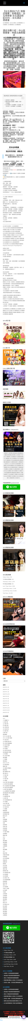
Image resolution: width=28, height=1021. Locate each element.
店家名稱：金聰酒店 (10, 100)
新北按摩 (5, 906)
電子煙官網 (5, 794)
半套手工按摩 (6, 888)
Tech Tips (11, 1018)
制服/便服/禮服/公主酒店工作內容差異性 (13, 980)
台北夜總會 (5, 874)
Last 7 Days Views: (7, 586)
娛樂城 (4, 863)
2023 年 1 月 (6, 691)
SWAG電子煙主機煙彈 (8, 782)
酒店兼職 (5, 757)
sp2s (4, 718)
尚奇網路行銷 (6, 814)
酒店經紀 (5, 761)
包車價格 (5, 821)
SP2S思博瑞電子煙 (7, 800)
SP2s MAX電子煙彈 (7, 738)
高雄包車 (5, 860)
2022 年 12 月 (6, 694)
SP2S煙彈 (5, 748)
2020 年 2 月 (6, 703)
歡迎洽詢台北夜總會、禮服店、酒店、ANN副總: (14, 102)
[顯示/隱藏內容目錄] (22, 98)
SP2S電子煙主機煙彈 (8, 787)
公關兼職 (5, 846)
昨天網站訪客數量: (7, 583)
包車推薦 (5, 819)
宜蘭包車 (5, 862)
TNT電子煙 (5, 775)
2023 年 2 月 (6, 689)
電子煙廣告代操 (6, 771)
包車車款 (5, 824)
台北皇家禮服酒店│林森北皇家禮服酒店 (13, 1003)
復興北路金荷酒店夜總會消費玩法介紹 (13, 1000)
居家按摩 (5, 908)
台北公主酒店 (13, 22)
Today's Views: (6, 577)
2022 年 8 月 (6, 696)
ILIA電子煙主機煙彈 (7, 789)
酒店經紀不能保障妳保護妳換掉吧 (12, 975)
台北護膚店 (7, 66)
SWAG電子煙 (6, 803)
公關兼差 (5, 844)
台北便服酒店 (6, 22)
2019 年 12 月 (6, 707)
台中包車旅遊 (6, 858)
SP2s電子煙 (5, 739)
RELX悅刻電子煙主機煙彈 (9, 785)
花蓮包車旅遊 (6, 854)
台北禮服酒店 (17, 24)
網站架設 (5, 769)
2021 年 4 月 (6, 698)
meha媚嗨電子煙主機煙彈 (9, 791)
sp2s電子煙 (5, 723)
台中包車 (5, 865)
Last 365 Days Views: (8, 590)
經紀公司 (5, 815)
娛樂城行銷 (5, 870)
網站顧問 (5, 734)
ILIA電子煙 (5, 722)
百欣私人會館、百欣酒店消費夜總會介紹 (13, 982)
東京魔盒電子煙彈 (7, 752)
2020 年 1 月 (6, 705)
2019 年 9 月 (6, 712)
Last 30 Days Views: (8, 588)
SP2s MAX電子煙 (7, 736)
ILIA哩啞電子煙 (6, 796)
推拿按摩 (5, 810)
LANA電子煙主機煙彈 (8, 784)
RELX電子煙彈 (6, 755)
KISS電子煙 (5, 725)
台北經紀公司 (6, 904)
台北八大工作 (6, 762)
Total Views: (6, 593)
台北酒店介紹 (6, 877)
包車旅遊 (5, 828)
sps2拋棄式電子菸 (7, 741)
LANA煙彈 (5, 753)
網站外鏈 (5, 853)
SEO (4, 837)
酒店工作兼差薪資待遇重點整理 (11, 977)
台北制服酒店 (20, 22)
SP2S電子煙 (6, 729)
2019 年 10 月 (6, 710)
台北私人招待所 (6, 805)
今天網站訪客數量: (7, 579)
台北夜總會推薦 (6, 879)
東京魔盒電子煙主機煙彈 (8, 792)
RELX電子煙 (6, 727)
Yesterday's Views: (7, 581)
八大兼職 (5, 759)
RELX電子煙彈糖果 (7, 743)
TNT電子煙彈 (6, 831)
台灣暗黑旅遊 (6, 812)
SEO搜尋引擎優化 (7, 768)
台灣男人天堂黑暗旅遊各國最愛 (11, 973)
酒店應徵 (5, 842)
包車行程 (5, 826)
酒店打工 (5, 900)
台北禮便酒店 (11, 24)
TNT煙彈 (5, 777)
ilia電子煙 (5, 732)
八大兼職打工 (6, 720)
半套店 (4, 892)
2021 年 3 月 (6, 701)
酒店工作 (5, 885)
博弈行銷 (5, 869)
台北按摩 (5, 890)
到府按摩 (5, 909)
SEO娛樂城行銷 (6, 872)
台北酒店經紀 (6, 764)
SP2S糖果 (5, 801)
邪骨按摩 (5, 881)
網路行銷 (5, 766)
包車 (4, 817)
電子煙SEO (5, 773)
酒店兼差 (5, 840)
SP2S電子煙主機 (7, 750)
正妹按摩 (5, 893)
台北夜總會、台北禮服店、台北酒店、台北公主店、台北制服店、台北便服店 (14, 105)
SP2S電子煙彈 (6, 745)
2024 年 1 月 (6, 687)
